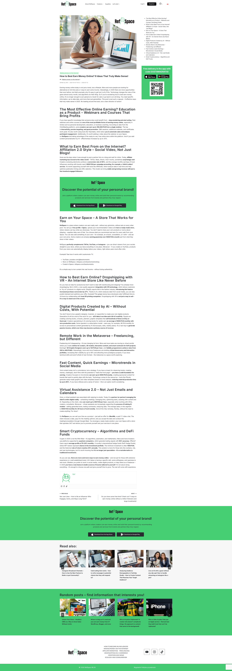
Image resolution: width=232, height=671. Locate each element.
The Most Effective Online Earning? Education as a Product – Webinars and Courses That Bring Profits (157, 20)
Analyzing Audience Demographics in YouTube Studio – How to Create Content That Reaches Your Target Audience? (101, 575)
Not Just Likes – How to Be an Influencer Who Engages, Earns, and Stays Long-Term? (75, 496)
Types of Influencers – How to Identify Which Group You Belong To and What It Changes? (159, 622)
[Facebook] (64, 486)
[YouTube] (147, 652)
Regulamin (137, 667)
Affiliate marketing (110, 651)
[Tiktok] (66, 486)
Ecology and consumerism (116, 657)
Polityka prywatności (148, 667)
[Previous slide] (62, 567)
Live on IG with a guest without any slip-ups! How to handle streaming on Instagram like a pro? (130, 574)
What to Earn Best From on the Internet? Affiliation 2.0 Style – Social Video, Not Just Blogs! (158, 26)
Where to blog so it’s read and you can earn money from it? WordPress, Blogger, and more (72, 622)
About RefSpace (90, 4)
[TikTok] (162, 652)
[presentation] (73, 558)
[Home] (60, 79)
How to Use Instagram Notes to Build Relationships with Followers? (158, 573)
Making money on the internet (69, 73)
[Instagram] (61, 486)
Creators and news (116, 655)
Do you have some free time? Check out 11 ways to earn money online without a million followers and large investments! (118, 497)
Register (152, 4)
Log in (142, 4)
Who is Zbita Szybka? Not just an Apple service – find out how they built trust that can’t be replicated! (130, 623)
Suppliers (108, 4)
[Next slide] (169, 567)
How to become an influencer (116, 646)
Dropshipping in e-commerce (116, 653)
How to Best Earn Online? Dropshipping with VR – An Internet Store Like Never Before (157, 36)
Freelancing (124, 651)
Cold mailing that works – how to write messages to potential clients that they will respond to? (72, 574)
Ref (67, 82)
